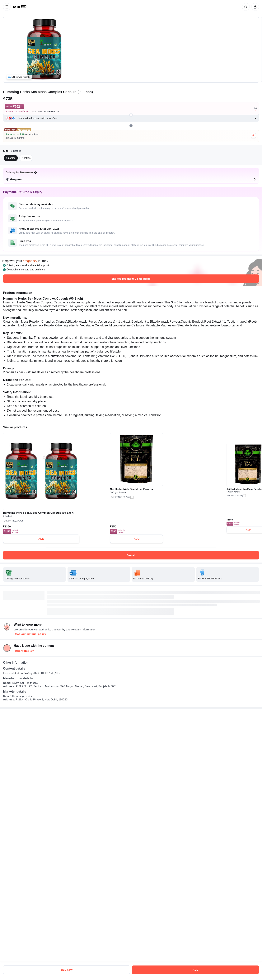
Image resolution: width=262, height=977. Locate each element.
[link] (19, 7)
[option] (11, 158)
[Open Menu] (7, 7)
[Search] (245, 7)
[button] (131, 118)
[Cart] (254, 7)
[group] (131, 50)
